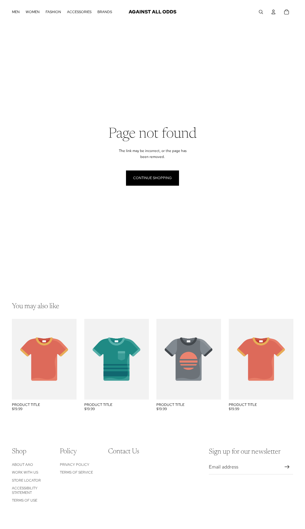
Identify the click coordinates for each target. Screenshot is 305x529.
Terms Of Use (24, 500)
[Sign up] (287, 467)
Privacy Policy (74, 464)
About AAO (22, 464)
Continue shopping (152, 178)
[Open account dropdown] (273, 11)
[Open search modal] (260, 11)
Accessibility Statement (25, 490)
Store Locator (26, 480)
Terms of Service (76, 472)
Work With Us (25, 472)
